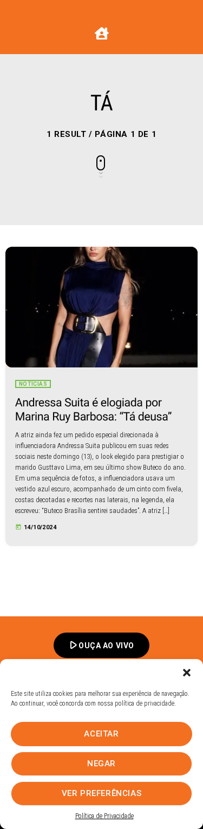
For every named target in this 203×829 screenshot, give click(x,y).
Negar (101, 763)
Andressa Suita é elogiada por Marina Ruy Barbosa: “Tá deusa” (93, 410)
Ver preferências (102, 793)
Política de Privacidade (104, 816)
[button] (186, 672)
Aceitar (101, 734)
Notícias (33, 384)
